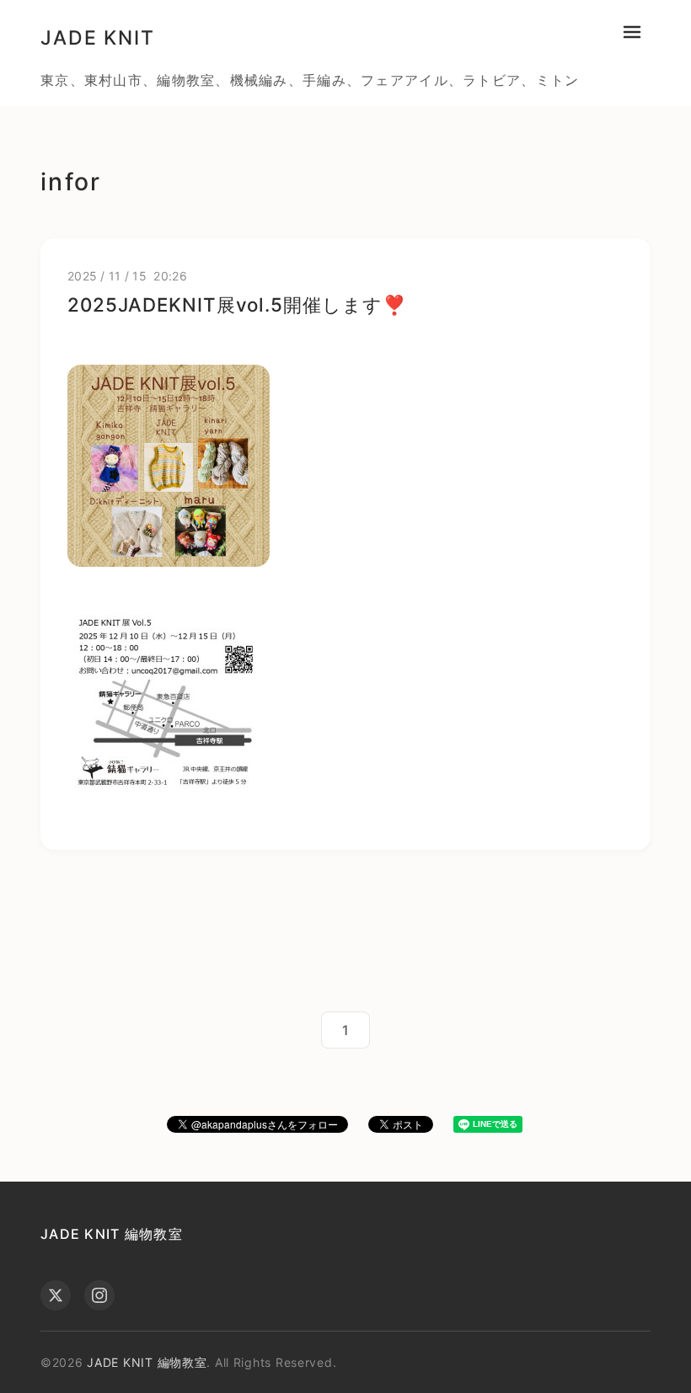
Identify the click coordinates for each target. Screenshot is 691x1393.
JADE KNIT (97, 38)
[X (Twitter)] (55, 1295)
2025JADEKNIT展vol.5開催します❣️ (236, 304)
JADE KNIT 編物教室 (111, 1233)
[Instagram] (99, 1295)
